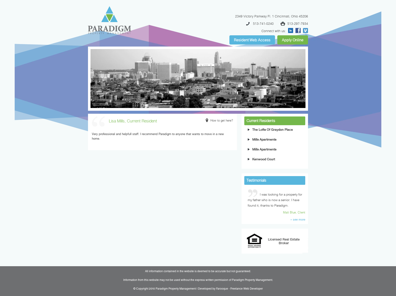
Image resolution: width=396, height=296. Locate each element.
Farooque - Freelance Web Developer (239, 288)
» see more (297, 219)
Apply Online (292, 40)
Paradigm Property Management (176, 288)
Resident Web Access (252, 40)
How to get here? (221, 120)
